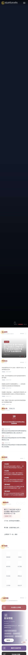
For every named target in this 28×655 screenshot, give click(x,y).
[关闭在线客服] (26, 640)
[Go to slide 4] (22, 324)
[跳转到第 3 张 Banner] (14, 164)
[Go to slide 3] (18, 324)
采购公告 (12, 408)
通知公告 (4, 408)
